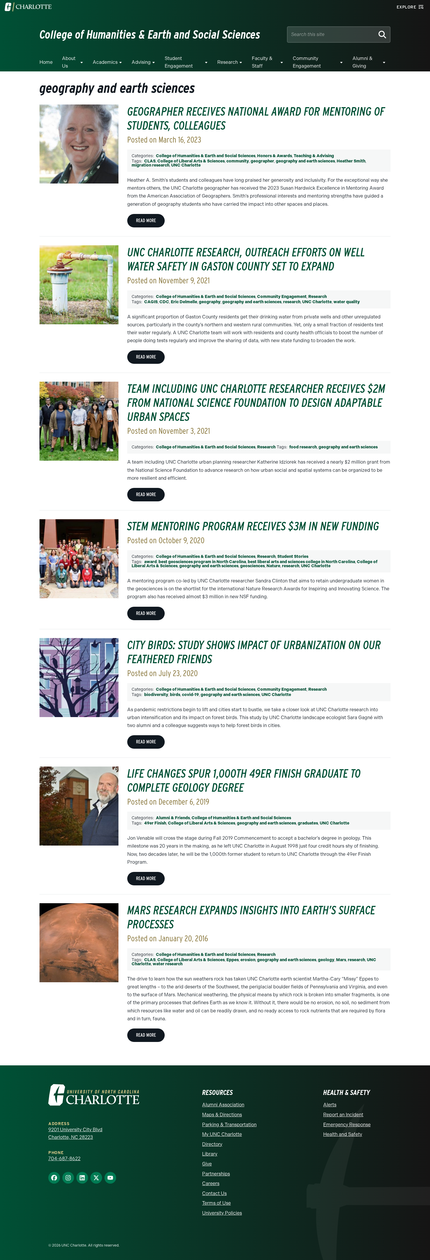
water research (168, 963)
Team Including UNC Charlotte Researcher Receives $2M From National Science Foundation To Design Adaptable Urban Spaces (256, 403)
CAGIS (151, 301)
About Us (68, 62)
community (237, 161)
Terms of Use (216, 1203)
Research (227, 62)
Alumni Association (223, 1105)
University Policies (222, 1213)
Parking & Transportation (229, 1124)
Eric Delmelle (184, 301)
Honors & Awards (274, 155)
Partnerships (216, 1174)
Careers (210, 1183)
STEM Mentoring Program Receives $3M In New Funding (253, 526)
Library (209, 1154)
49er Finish (155, 823)
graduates (308, 823)
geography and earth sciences (305, 161)
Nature (273, 565)
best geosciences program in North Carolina (202, 561)
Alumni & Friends (173, 817)
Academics (105, 62)
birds (175, 694)
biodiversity (156, 694)
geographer (262, 161)
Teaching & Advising (314, 155)
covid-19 (190, 694)
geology (326, 959)
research (291, 301)
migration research (150, 165)
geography (210, 301)
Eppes (232, 959)
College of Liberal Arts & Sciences (191, 161)
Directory (212, 1144)
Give (207, 1164)
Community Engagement (307, 62)
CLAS (150, 161)
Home (46, 62)
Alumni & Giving (362, 62)
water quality (346, 301)
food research (303, 447)
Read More (146, 220)
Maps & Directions (222, 1114)
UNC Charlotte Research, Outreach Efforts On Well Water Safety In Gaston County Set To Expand (246, 259)
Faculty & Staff (262, 62)
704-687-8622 (64, 1158)
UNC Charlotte (186, 165)
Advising (141, 62)
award (150, 561)
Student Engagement (179, 62)
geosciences (252, 565)
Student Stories (292, 556)
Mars (341, 959)
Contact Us (214, 1193)
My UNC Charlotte (222, 1134)
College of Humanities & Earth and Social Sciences (205, 155)
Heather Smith (351, 161)
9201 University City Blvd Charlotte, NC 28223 (75, 1133)
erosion (247, 959)
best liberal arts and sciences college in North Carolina (301, 561)
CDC (164, 301)
